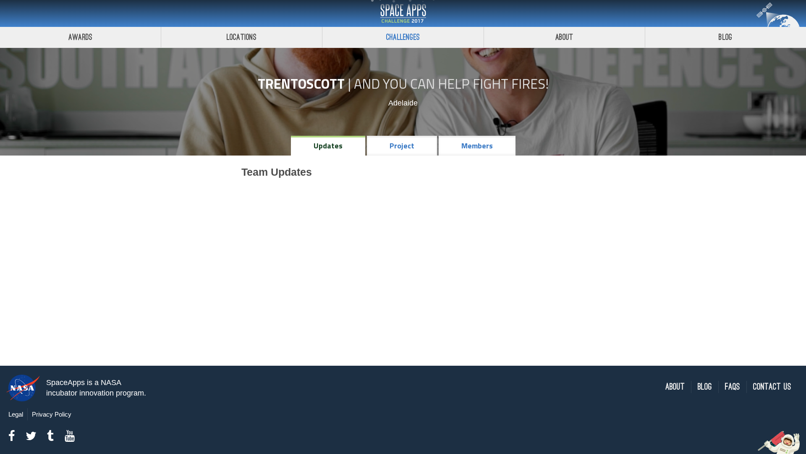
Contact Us (772, 387)
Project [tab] (402, 145)
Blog (725, 37)
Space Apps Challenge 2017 (403, 13)
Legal (15, 414)
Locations (242, 37)
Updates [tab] (328, 145)
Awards (80, 37)
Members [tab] (477, 145)
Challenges (403, 37)
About (564, 37)
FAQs (732, 387)
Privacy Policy (51, 414)
